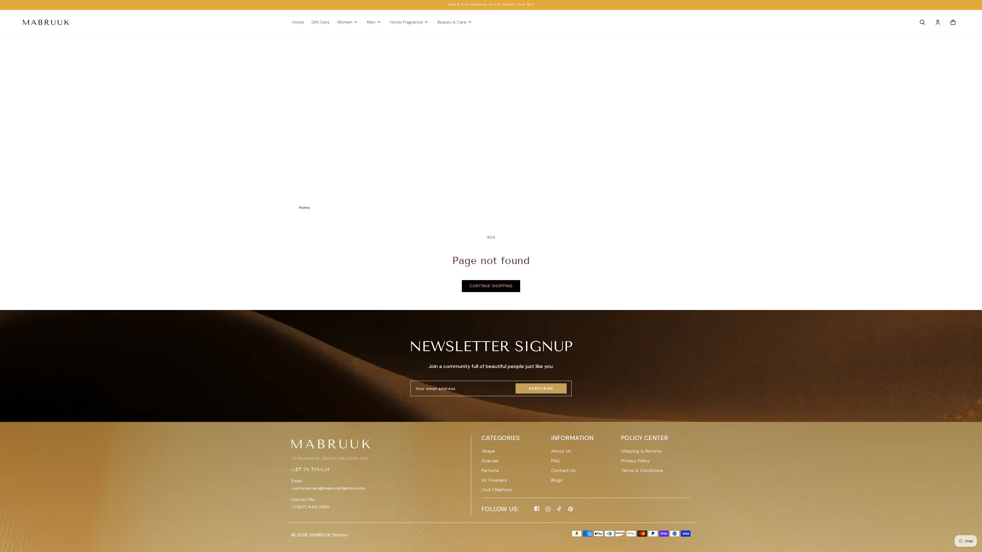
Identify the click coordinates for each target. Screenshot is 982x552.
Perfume (490, 470)
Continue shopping (491, 286)
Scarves (490, 461)
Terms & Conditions (642, 470)
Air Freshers (494, 480)
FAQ (555, 461)
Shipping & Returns (641, 451)
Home (304, 207)
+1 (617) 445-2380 (310, 507)
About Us (561, 451)
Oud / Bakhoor (497, 490)
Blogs (557, 480)
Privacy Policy (635, 461)
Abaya (488, 451)
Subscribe (541, 388)
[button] (348, 22)
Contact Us (563, 470)
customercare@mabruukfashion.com (329, 488)
